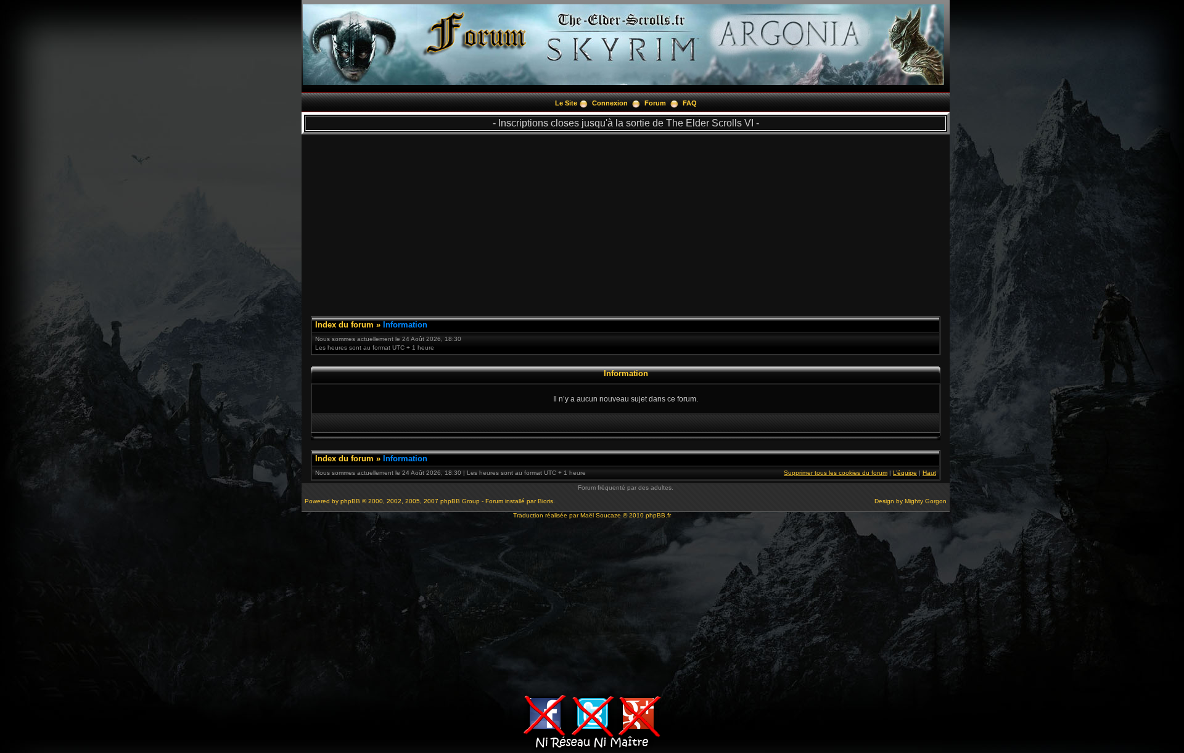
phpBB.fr (658, 515)
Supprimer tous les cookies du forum (835, 472)
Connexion (610, 103)
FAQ (690, 103)
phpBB (350, 501)
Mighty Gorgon (926, 501)
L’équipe (905, 472)
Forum (655, 103)
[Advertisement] (626, 220)
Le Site (566, 103)
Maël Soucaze (600, 515)
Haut (929, 472)
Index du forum (344, 324)
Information (405, 324)
